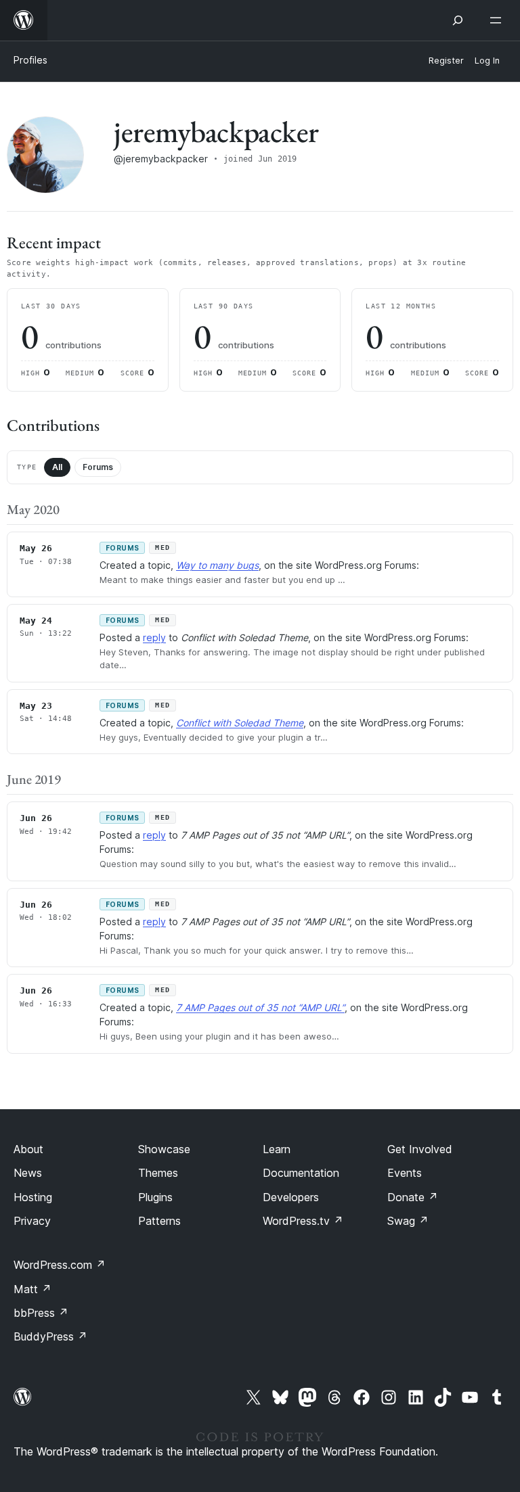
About (28, 1149)
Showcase (164, 1149)
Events (404, 1173)
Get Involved (419, 1149)
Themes (158, 1173)
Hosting (33, 1197)
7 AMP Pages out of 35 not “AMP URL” (260, 1007)
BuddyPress (50, 1336)
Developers (291, 1197)
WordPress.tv (303, 1221)
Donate (412, 1197)
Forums (98, 467)
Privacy (32, 1221)
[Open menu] (498, 20)
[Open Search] (458, 20)
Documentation (301, 1173)
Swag (408, 1221)
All (57, 467)
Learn (276, 1149)
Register (446, 60)
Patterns (159, 1221)
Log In (487, 60)
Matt (32, 1289)
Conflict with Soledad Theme (239, 722)
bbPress (41, 1313)
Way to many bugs (217, 565)
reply (154, 637)
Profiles (30, 60)
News (28, 1173)
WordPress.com (60, 1265)
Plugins (155, 1197)
